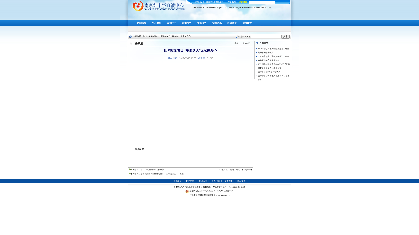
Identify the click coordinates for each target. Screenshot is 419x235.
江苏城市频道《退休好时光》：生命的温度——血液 (161, 173)
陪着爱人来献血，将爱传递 (269, 68)
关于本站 (177, 181)
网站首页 (141, 23)
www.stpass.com (222, 195)
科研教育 (232, 23)
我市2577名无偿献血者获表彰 (151, 169)
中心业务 (202, 23)
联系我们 (216, 181)
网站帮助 (190, 181)
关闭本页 (235, 169)
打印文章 (223, 169)
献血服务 (186, 23)
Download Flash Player (232, 7)
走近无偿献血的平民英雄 (268, 60)
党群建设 (247, 23)
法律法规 (217, 23)
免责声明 (228, 181)
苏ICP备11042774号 (225, 191)
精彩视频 (153, 36)
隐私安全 (241, 181)
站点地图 (203, 181)
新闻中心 (171, 23)
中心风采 (156, 23)
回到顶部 (247, 169)
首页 (145, 36)
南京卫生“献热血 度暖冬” (269, 72)
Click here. (267, 7)
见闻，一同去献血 (265, 52)
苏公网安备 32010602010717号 (202, 191)
